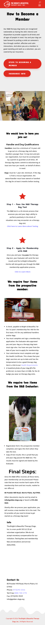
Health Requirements (29, 365)
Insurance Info (17, 74)
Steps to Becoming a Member (20, 63)
